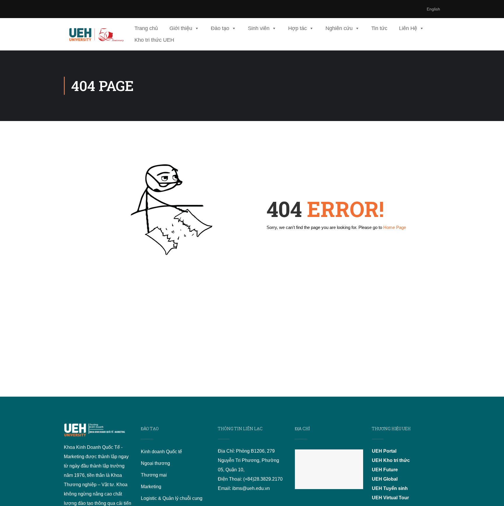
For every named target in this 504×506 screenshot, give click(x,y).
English (433, 9)
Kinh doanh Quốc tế (161, 451)
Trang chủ (146, 28)
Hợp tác (297, 28)
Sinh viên (259, 28)
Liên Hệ (408, 28)
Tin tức (379, 28)
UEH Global (385, 479)
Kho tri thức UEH (154, 40)
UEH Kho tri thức (391, 460)
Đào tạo (220, 28)
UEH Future (385, 469)
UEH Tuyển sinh (390, 488)
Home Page (394, 227)
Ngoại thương (155, 463)
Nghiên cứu (339, 28)
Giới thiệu (180, 28)
